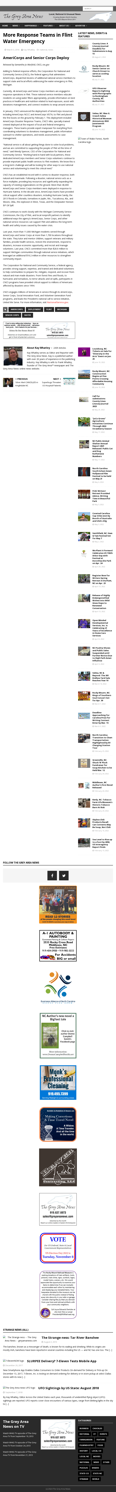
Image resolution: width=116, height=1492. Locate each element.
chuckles (97, 1428)
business (84, 1428)
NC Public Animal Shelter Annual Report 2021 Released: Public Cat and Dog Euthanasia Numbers (102, 449)
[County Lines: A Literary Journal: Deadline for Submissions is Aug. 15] (84, 46)
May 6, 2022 (99, 482)
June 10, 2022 (100, 362)
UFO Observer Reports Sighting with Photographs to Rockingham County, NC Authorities (101, 94)
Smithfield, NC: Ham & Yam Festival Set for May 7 (102, 536)
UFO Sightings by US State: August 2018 (68, 1388)
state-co (84, 1473)
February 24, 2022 (102, 774)
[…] (110, 1350)
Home (5, 25)
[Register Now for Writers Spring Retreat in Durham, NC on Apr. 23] (84, 578)
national (43, 49)
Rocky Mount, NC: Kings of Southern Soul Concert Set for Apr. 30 (101, 696)
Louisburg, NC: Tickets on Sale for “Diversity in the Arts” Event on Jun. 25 (102, 353)
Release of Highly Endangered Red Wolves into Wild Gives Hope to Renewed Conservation (101, 601)
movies (96, 1456)
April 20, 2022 (100, 566)
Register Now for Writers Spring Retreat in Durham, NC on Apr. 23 (102, 579)
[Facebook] (52, 875)
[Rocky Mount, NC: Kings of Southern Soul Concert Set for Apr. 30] (84, 696)
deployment (34, 309)
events (103, 1434)
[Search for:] (98, 8)
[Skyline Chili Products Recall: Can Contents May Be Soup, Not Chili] (84, 822)
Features (48, 25)
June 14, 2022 (100, 129)
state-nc (97, 1473)
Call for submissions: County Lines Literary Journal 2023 (100, 401)
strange (84, 1479)
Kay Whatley (29, 49)
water (27, 315)
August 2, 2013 (50, 1342)
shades (95, 1468)
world (95, 1479)
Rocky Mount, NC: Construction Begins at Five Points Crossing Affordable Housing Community (102, 377)
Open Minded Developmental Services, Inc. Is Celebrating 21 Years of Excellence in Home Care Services (102, 628)
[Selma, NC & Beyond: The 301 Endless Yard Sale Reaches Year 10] (84, 676)
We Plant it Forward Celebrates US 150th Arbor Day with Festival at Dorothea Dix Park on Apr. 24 (102, 557)
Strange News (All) (15, 1329)
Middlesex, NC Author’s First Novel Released (102, 785)
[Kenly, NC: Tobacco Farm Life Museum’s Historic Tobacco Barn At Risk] (84, 802)
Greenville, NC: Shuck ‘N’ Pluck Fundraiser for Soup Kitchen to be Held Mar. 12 (102, 765)
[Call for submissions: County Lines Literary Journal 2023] (84, 399)
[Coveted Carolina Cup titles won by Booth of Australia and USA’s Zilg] (84, 516)
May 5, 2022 (99, 504)
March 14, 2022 (100, 684)
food (100, 1445)
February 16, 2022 (102, 830)
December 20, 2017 (14, 1365)
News (15, 25)
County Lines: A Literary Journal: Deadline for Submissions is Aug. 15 (102, 48)
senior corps (12, 315)
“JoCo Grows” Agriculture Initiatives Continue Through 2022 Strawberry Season (102, 423)
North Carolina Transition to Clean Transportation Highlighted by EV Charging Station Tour (102, 741)
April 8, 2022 (99, 639)
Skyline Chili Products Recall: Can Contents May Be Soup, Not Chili (101, 823)
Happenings (31, 25)
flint (49, 309)
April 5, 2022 (99, 664)
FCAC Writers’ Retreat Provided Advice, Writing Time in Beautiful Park (101, 496)
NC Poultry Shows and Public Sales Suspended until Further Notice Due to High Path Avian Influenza (102, 654)
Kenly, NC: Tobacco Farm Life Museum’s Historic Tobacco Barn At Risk (102, 803)
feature (101, 1439)
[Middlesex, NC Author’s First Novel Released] (84, 785)
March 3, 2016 (13, 49)
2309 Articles (59, 347)
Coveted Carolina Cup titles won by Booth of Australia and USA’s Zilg (102, 517)
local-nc (84, 1456)
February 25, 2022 (102, 751)
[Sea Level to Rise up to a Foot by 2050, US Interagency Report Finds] (84, 842)
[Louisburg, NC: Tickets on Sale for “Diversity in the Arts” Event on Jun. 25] (84, 352)
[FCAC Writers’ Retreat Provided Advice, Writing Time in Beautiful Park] (84, 494)
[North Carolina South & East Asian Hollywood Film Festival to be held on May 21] (84, 471)
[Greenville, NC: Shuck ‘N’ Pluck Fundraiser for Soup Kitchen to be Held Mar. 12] (84, 763)
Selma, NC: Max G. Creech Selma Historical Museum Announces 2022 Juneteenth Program (101, 119)
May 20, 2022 (100, 410)
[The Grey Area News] (58, 21)
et (94, 1434)
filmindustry (86, 1445)
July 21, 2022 (99, 79)
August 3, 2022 (100, 57)
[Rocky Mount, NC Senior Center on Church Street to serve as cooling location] (84, 69)
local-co (96, 1451)
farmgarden (86, 1439)
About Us (64, 25)
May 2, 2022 (99, 541)
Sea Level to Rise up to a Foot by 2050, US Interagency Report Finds (102, 843)
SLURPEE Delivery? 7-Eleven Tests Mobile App (61, 1361)
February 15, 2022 (102, 850)
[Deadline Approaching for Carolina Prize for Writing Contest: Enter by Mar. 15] (84, 715)
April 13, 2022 (100, 586)
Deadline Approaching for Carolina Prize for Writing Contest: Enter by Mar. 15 (101, 717)
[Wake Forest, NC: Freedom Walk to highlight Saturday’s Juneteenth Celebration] (94, 140)
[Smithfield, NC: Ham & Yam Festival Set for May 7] (84, 536)
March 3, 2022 (100, 726)
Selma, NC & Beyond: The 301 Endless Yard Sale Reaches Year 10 (101, 676)
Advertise (80, 25)
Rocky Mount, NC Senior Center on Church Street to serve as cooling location (101, 71)
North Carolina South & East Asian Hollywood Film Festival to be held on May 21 (102, 473)
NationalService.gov (57, 302)
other (106, 1462)
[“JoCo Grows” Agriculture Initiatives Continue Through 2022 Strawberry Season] (84, 422)
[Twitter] (64, 875)
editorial (84, 1434)
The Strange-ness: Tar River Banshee (70, 1338)
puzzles (84, 1468)
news (50, 49)
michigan (62, 309)
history (84, 1451)
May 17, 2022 (100, 432)
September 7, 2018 (13, 1392)
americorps (17, 309)
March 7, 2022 (100, 704)
